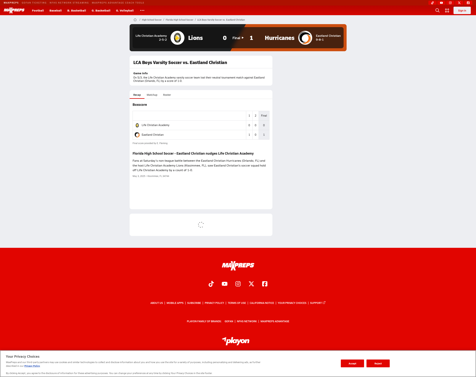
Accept (352, 363)
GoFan (229, 321)
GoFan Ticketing (34, 2)
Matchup (152, 95)
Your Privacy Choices (292, 302)
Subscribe (194, 303)
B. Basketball (76, 10)
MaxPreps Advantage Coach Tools (118, 2)
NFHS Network (247, 321)
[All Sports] (142, 10)
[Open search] (437, 10)
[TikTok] (432, 3)
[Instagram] (450, 3)
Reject (378, 363)
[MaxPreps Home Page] (135, 20)
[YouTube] (441, 3)
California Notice (262, 303)
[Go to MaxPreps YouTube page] (225, 284)
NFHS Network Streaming (69, 2)
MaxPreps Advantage (274, 321)
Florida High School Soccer (179, 19)
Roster (167, 95)
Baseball (55, 10)
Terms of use (237, 303)
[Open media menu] (447, 10)
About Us (156, 303)
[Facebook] (468, 3)
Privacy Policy (214, 303)
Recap (137, 95)
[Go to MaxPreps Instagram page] (238, 284)
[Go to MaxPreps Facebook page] (265, 284)
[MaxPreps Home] (14, 10)
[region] (238, 363)
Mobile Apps (175, 303)
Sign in (462, 10)
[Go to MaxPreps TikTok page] (211, 284)
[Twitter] (459, 3)
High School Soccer (152, 19)
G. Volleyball (125, 10)
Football (38, 10)
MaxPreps (11, 2)
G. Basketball (101, 10)
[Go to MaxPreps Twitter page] (251, 284)
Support (316, 303)
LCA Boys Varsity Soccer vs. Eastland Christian (221, 19)
